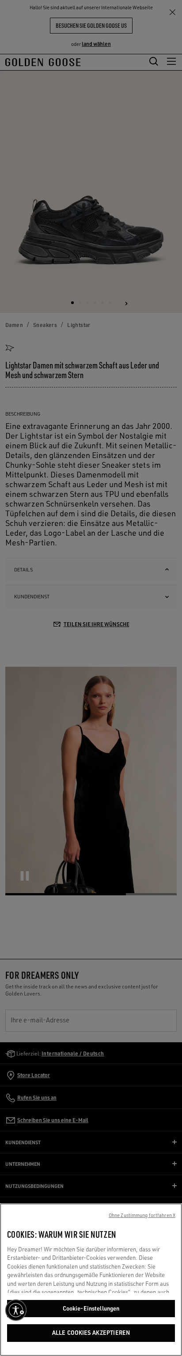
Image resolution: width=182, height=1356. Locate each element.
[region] (91, 1279)
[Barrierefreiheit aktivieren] (16, 1310)
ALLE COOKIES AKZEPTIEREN (91, 1332)
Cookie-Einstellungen (91, 1308)
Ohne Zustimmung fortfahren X (142, 1215)
